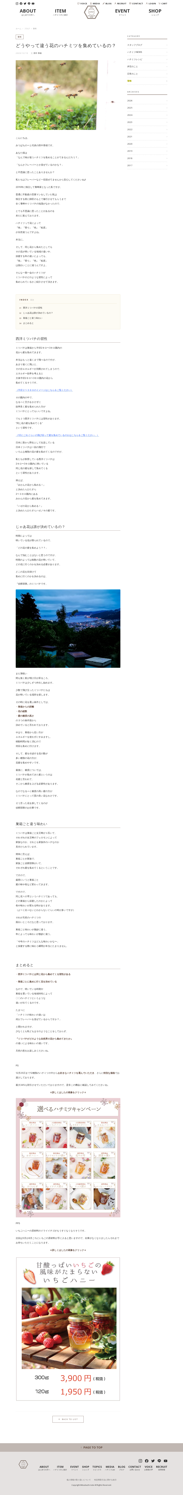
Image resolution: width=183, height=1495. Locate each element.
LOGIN (152, 3)
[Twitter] (25, 3)
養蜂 (35, 28)
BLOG (109, 3)
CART (164, 3)
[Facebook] (21, 3)
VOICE (83, 3)
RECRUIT (122, 3)
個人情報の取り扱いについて (79, 1480)
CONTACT (137, 3)
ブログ (27, 28)
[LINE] (29, 3)
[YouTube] (33, 3)
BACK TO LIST (70, 1419)
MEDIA (96, 3)
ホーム (18, 28)
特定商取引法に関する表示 (105, 1480)
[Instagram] (17, 3)
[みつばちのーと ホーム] (91, 12)
